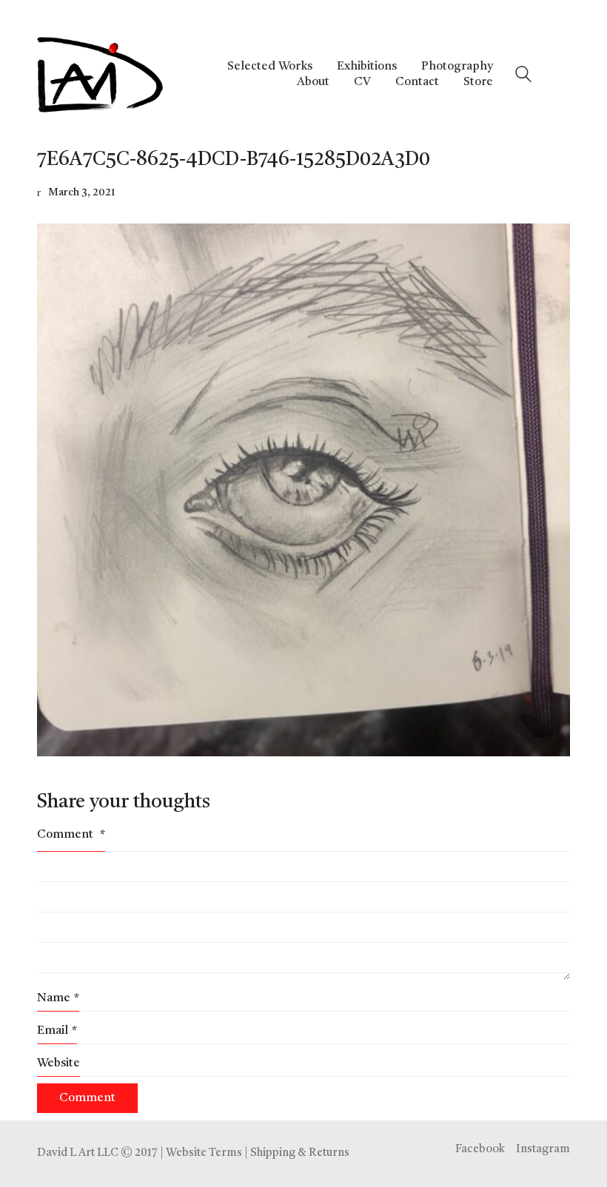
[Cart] (562, 75)
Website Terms (204, 1153)
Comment (71, 835)
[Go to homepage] (100, 74)
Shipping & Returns (299, 1153)
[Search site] (523, 76)
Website (58, 1063)
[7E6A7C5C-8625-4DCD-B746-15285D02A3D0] (303, 489)
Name (58, 998)
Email (57, 1031)
